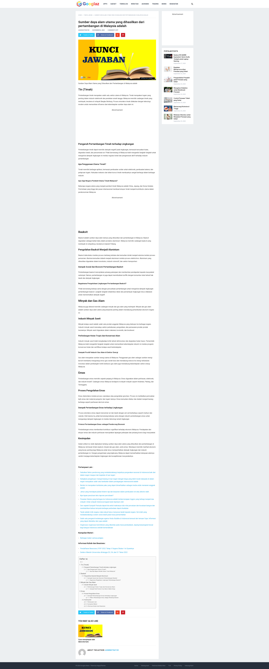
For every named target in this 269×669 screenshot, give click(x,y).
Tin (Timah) (85, 565)
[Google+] (117, 35)
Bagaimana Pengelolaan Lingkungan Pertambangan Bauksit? (105, 580)
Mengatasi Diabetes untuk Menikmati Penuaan (181, 90)
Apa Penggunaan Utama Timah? (96, 569)
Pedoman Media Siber (158, 665)
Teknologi (124, 4)
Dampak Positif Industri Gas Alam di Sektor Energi (102, 589)
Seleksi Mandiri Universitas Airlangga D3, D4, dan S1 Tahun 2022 (104, 552)
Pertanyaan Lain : (92, 602)
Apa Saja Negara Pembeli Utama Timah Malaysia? (102, 571)
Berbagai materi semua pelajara (91, 538)
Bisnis (164, 4)
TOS (169, 665)
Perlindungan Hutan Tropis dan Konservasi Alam (101, 587)
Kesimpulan (87, 600)
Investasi (134, 4)
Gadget (113, 4)
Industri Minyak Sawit (90, 585)
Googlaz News (84, 665)
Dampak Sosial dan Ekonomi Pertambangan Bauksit (102, 578)
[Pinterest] (123, 35)
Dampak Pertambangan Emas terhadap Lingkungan (102, 595)
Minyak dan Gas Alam (88, 582)
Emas (83, 591)
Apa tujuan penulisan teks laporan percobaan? (96, 496)
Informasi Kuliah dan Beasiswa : (96, 606)
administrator (83, 30)
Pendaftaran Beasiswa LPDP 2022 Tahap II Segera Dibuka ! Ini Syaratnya (107, 549)
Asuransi (145, 4)
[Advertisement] (117, 127)
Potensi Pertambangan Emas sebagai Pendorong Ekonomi (104, 597)
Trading (155, 4)
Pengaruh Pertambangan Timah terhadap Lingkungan (100, 567)
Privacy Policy (178, 665)
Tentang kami (145, 665)
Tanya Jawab (88, 15)
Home (80, 15)
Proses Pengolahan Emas (92, 593)
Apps (105, 4)
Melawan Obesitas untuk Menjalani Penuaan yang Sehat (182, 117)
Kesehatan (174, 4)
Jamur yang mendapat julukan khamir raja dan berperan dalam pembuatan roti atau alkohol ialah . (115, 492)
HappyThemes (101, 665)
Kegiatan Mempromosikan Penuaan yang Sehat (181, 69)
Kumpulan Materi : (92, 604)
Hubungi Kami (189, 665)
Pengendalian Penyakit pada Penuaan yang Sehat (182, 80)
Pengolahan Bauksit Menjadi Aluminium (96, 576)
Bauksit (83, 574)
